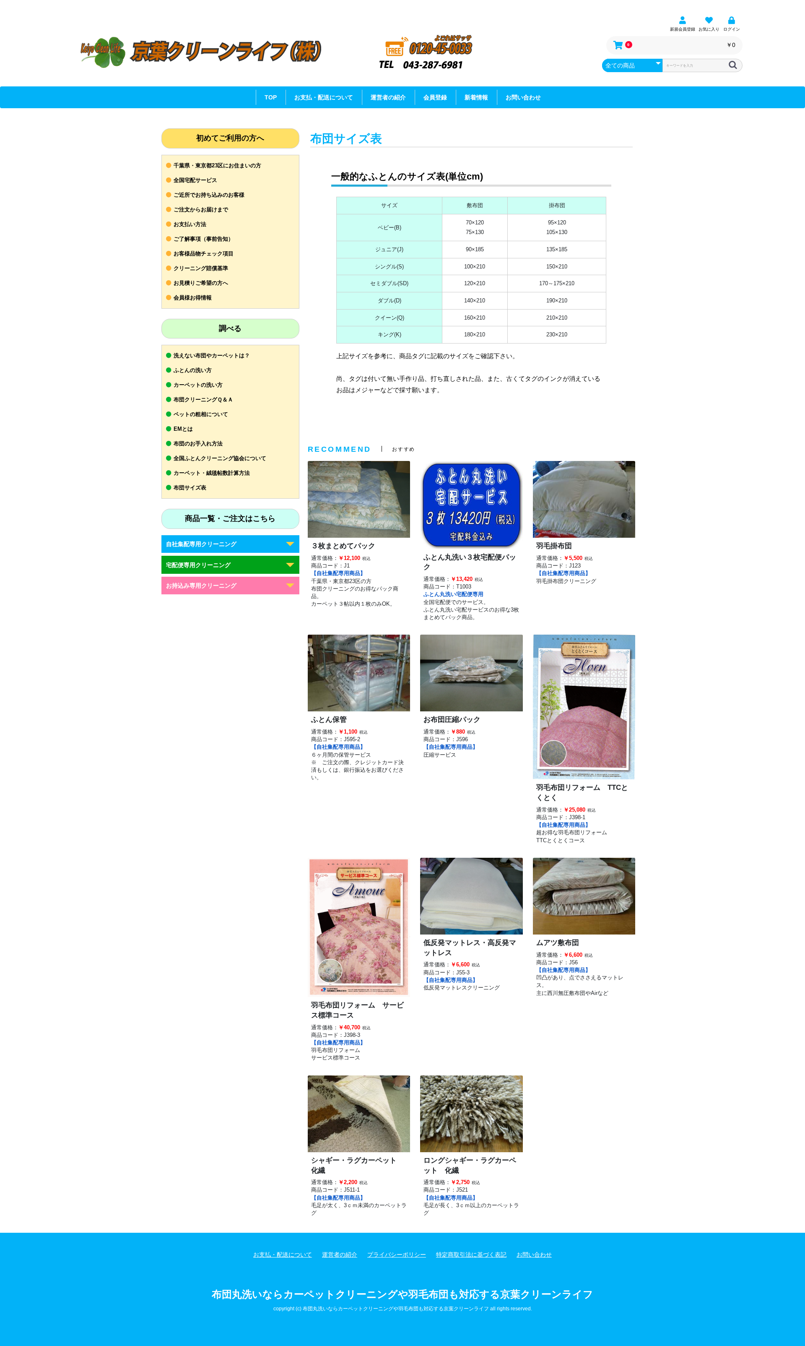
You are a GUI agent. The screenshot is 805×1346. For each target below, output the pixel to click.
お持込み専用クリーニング (201, 585)
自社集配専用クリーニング (201, 544)
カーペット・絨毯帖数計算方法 (212, 473)
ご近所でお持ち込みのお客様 (209, 195)
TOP (271, 97)
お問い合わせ (523, 97)
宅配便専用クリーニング (198, 565)
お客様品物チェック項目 (204, 253)
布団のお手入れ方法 (198, 443)
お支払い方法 (190, 224)
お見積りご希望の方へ (201, 283)
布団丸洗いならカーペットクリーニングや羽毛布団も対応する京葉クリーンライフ (402, 1294)
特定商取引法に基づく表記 (471, 1254)
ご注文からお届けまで (201, 209)
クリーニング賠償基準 (201, 268)
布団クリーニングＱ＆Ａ (203, 399)
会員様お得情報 (193, 297)
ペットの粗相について (201, 414)
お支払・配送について (323, 97)
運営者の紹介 (388, 97)
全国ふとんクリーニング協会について (220, 458)
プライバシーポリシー (396, 1254)
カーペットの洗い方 (198, 385)
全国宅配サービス (195, 180)
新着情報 (476, 97)
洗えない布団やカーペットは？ (212, 355)
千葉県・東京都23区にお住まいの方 (217, 165)
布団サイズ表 (190, 487)
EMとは (183, 429)
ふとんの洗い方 (193, 370)
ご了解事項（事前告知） (204, 239)
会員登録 (435, 97)
